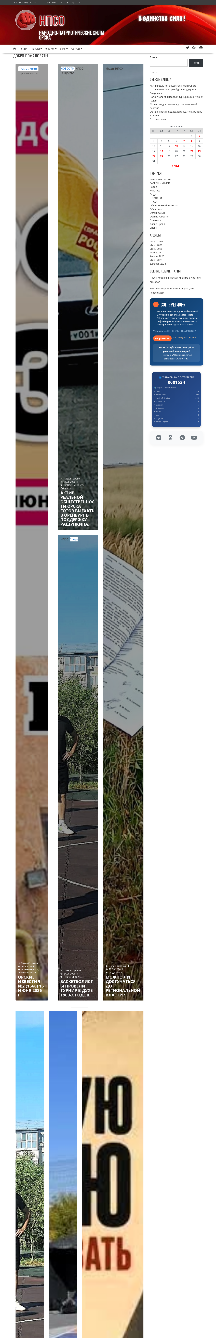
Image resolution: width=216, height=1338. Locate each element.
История (50, 48)
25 (161, 156)
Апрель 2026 (157, 256)
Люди (110, 68)
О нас (63, 48)
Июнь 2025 (156, 260)
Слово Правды (158, 224)
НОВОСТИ (67, 68)
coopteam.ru (162, 338)
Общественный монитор (164, 205)
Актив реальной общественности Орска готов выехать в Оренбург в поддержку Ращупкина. (77, 508)
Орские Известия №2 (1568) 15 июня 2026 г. (31, 986)
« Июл (175, 165)
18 (161, 151)
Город (153, 186)
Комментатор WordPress (164, 288)
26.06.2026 (26, 966)
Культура (155, 190)
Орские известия (29, 73)
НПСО (52, 20)
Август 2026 (157, 241)
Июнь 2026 (156, 248)
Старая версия (50, 2)
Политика (155, 220)
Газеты (36, 48)
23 (199, 151)
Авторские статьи (160, 179)
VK (174, 337)
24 (153, 156)
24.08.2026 (69, 973)
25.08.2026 (69, 481)
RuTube (192, 337)
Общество (67, 73)
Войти (153, 72)
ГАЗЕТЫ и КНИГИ (28, 68)
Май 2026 (155, 252)
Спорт (74, 539)
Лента (24, 48)
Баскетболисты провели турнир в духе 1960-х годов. (76, 988)
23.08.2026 (115, 969)
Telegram (182, 337)
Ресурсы (75, 48)
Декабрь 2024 (158, 263)
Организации (157, 212)
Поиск (154, 57)
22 (191, 151)
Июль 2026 (156, 245)
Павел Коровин (29, 963)
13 (176, 146)
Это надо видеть (159, 119)
